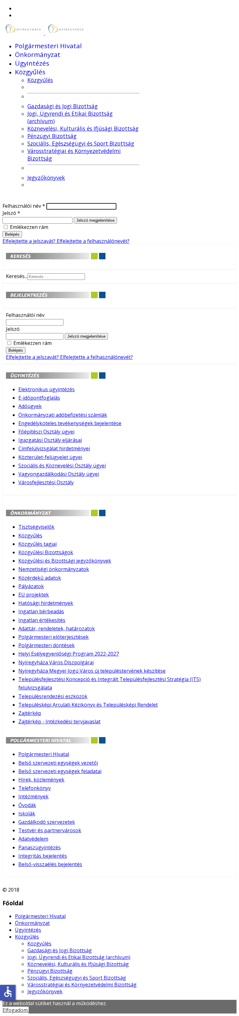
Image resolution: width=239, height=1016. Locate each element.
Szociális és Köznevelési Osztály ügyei (62, 465)
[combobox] (56, 276)
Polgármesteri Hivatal (48, 45)
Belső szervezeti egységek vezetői (58, 762)
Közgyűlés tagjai (37, 543)
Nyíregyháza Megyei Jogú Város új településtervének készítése (92, 670)
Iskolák (26, 813)
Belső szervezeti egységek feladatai (59, 771)
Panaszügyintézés (39, 847)
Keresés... (16, 276)
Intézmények (33, 796)
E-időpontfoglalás (39, 397)
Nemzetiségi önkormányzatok (53, 569)
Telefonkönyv (34, 788)
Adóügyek (30, 406)
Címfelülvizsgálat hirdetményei (54, 448)
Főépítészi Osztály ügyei (46, 431)
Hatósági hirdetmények (45, 603)
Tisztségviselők (36, 526)
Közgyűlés (30, 71)
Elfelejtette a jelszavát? (29, 241)
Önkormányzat (37, 54)
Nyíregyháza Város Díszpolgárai (56, 662)
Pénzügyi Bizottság (52, 136)
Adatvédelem (33, 838)
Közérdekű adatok (39, 577)
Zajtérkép (29, 713)
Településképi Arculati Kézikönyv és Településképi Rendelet (88, 704)
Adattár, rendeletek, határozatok (56, 628)
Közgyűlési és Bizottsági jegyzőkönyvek (64, 560)
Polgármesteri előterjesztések (53, 636)
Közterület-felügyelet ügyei (50, 457)
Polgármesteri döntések (46, 645)
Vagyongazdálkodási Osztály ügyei (58, 474)
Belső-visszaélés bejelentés (50, 864)
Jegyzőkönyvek (46, 177)
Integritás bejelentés (42, 855)
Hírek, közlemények (41, 779)
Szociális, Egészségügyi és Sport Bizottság (80, 143)
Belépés (12, 234)
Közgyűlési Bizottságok (45, 552)
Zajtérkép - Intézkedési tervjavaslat (59, 721)
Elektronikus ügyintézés (46, 389)
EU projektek (33, 594)
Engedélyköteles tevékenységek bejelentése (69, 423)
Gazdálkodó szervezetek (46, 822)
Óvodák (27, 805)
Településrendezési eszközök (52, 696)
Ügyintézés (32, 63)
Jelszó (11, 213)
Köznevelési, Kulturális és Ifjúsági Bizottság (82, 128)
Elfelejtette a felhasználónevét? (93, 241)
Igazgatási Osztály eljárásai (50, 440)
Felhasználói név (23, 205)
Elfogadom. (15, 1010)
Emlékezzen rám (29, 227)
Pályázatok (31, 586)
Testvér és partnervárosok (49, 830)
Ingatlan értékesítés (41, 620)
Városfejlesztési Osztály (46, 482)
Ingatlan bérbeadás (41, 611)
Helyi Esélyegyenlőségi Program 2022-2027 (68, 653)
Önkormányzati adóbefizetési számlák (62, 414)
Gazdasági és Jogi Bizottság (62, 106)
